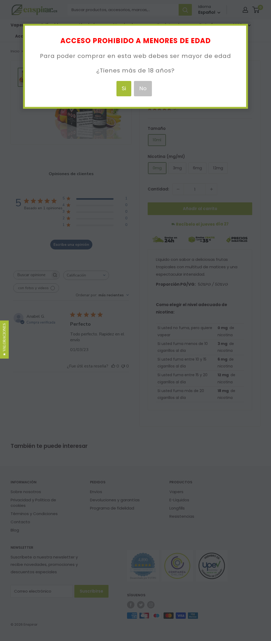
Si (124, 88)
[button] (4, 339)
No (143, 88)
